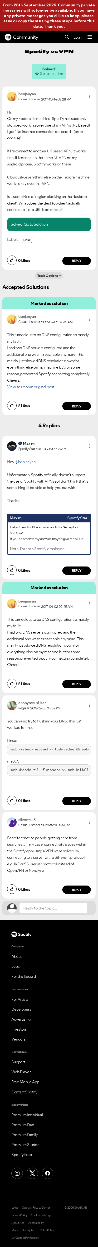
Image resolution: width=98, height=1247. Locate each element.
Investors (19, 1029)
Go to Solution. (36, 224)
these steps (61, 20)
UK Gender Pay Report (25, 1238)
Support (18, 1061)
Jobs (15, 966)
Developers (21, 1009)
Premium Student (26, 1144)
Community (25, 37)
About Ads (17, 1223)
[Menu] (89, 37)
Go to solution (51, 73)
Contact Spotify (24, 1092)
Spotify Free (21, 1154)
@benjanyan (25, 461)
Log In (78, 37)
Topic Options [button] (47, 275)
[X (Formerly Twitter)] (32, 1173)
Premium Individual (27, 1114)
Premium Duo (22, 1124)
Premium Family (24, 1134)
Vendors (18, 1039)
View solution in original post (30, 386)
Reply (77, 260)
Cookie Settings (41, 1215)
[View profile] (12, 96)
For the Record (23, 976)
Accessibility (36, 1223)
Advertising (21, 1019)
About (16, 956)
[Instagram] (17, 1173)
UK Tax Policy (46, 1230)
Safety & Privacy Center (36, 1208)
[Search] (67, 37)
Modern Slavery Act (23, 1230)
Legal (14, 1208)
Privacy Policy (19, 1215)
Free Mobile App (25, 1081)
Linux (26, 240)
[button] (89, 96)
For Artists (20, 999)
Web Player (21, 1071)
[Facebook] (47, 1173)
